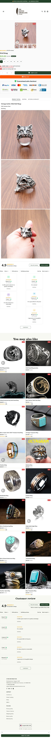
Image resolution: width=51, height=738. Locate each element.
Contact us (9, 694)
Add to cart (25, 735)
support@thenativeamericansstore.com (15, 686)
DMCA (7, 702)
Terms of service (10, 711)
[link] (5, 5)
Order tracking (9, 697)
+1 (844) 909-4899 (10, 684)
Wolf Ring (8, 288)
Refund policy (9, 718)
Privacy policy (9, 708)
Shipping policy (9, 713)
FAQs (7, 699)
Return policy (9, 716)
